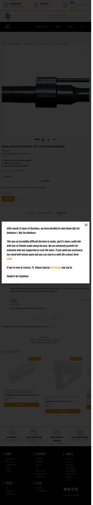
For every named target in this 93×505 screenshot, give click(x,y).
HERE (9, 259)
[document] (45, 252)
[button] (86, 225)
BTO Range (55, 268)
